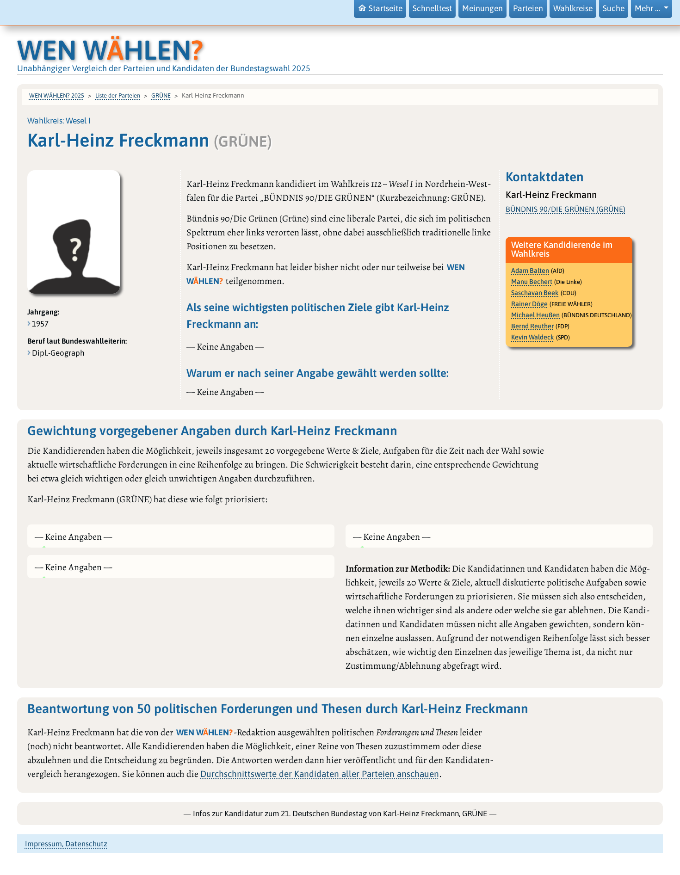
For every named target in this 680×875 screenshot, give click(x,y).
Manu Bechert (531, 281)
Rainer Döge (529, 304)
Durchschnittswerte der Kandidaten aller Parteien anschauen (319, 774)
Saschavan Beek (535, 292)
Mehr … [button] (648, 8)
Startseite (385, 8)
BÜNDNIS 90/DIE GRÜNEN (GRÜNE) (565, 209)
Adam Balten (530, 270)
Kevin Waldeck (532, 337)
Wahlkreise (573, 8)
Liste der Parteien (117, 95)
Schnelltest (432, 8)
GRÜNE (161, 95)
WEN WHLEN (110, 49)
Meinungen (482, 8)
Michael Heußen (535, 315)
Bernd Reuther (532, 326)
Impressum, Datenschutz (66, 843)
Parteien (528, 8)
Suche (613, 8)
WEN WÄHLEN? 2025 (56, 95)
